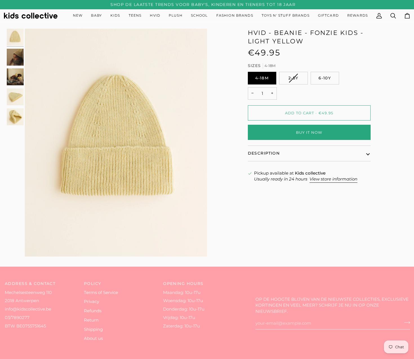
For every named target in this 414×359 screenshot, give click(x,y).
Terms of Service (101, 292)
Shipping (93, 329)
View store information (333, 179)
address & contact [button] (30, 283)
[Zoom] (116, 143)
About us (93, 338)
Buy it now (309, 132)
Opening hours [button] (183, 283)
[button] (96, 15)
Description (264, 153)
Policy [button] (92, 283)
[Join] (405, 322)
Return (91, 320)
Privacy (91, 301)
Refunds (92, 310)
